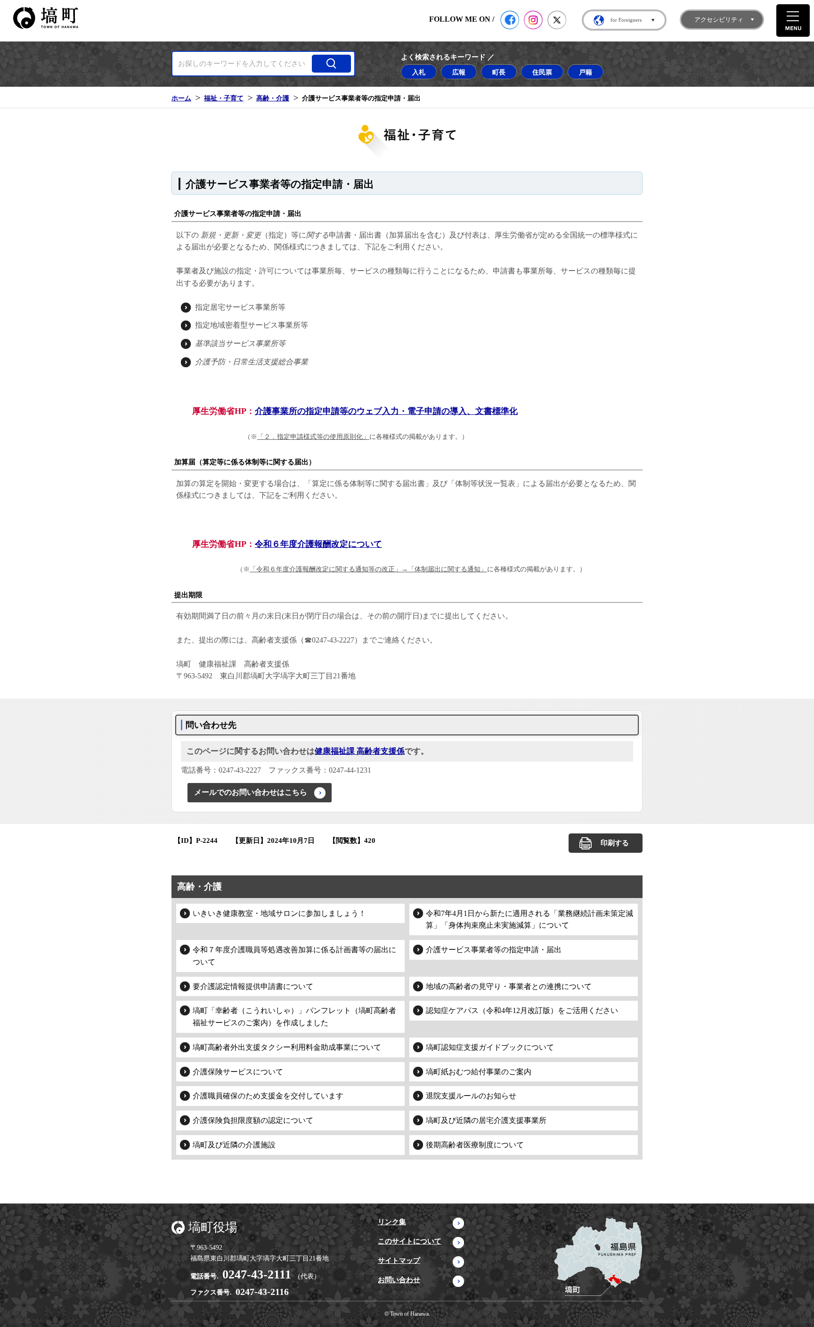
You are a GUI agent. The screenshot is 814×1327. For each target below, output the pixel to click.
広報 (458, 72)
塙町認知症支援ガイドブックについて (490, 1047)
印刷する (615, 843)
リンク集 (392, 1222)
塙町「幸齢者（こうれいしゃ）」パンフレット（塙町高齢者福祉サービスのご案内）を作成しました (294, 1016)
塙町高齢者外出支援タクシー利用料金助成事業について (287, 1047)
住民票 (542, 72)
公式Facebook (509, 19)
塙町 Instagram (533, 19)
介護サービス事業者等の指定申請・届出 (494, 950)
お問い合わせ (399, 1280)
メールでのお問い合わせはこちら (250, 792)
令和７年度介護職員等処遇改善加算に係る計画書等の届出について (294, 956)
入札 (418, 72)
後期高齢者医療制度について (475, 1145)
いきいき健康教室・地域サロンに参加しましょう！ (279, 913)
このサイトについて (409, 1241)
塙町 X (556, 19)
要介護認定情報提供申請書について (253, 986)
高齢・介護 (272, 98)
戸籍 (585, 72)
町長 (498, 72)
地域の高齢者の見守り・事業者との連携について (509, 986)
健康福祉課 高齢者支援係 (360, 751)
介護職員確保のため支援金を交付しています (268, 1096)
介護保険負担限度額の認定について (253, 1120)
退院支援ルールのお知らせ (471, 1096)
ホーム (181, 98)
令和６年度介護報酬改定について (318, 544)
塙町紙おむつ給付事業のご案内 (478, 1072)
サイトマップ (399, 1260)
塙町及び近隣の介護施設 (234, 1145)
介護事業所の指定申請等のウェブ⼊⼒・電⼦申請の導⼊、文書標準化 (386, 411)
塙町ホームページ (46, 18)
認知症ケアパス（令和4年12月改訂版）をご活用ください (522, 1010)
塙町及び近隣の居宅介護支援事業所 (486, 1120)
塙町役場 (212, 1227)
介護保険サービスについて (238, 1072)
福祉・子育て (224, 98)
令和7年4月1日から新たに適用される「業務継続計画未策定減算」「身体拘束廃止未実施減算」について (529, 919)
